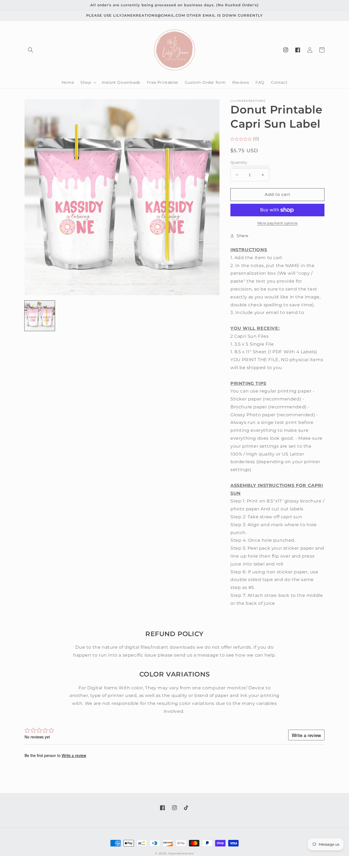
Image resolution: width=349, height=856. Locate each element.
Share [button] (242, 235)
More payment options (277, 223)
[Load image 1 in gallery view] (40, 316)
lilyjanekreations (181, 853)
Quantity (238, 162)
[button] (31, 50)
